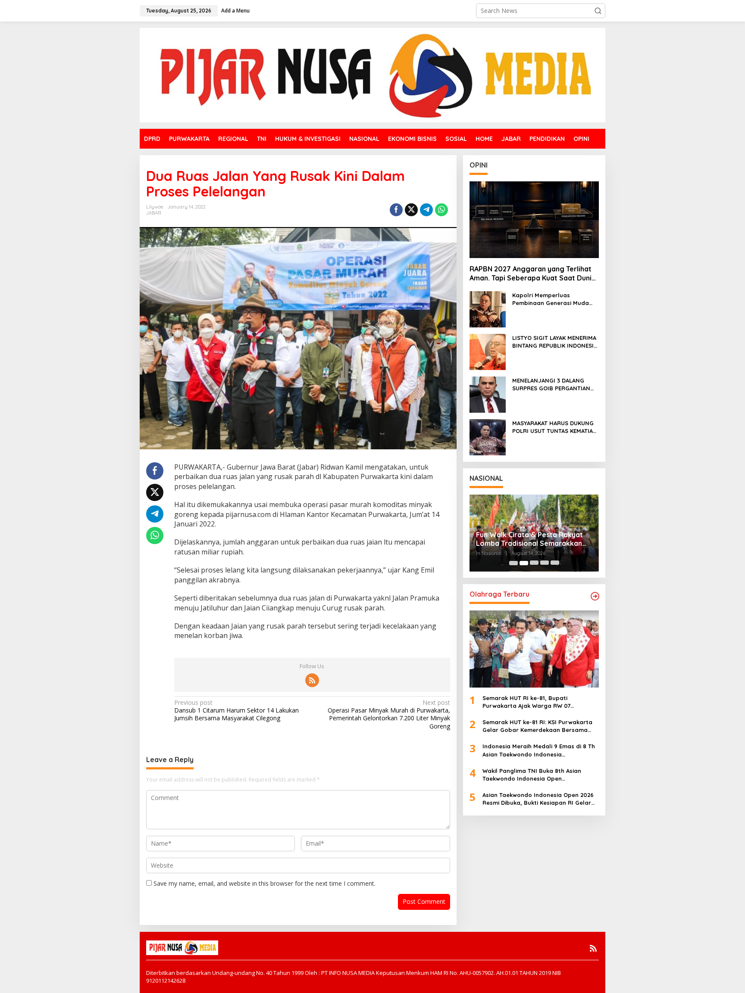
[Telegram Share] (426, 209)
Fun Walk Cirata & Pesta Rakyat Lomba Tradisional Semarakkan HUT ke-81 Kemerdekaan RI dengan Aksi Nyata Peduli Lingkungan (529, 539)
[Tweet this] (411, 209)
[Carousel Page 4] (544, 563)
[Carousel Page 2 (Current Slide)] (524, 563)
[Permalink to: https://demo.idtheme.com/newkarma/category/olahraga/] (595, 596)
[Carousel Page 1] (513, 563)
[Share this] (396, 209)
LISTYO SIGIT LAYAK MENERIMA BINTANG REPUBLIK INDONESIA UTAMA (554, 341)
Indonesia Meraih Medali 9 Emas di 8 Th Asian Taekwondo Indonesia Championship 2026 (538, 750)
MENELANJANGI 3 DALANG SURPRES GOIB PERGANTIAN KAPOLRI (551, 384)
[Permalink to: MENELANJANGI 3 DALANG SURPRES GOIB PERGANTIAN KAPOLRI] (488, 394)
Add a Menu (235, 10)
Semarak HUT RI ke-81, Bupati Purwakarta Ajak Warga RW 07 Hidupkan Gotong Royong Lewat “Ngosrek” (529, 702)
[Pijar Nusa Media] (372, 74)
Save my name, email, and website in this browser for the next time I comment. (264, 883)
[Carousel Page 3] (534, 563)
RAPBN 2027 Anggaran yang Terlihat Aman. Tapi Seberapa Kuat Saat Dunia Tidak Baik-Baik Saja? (533, 274)
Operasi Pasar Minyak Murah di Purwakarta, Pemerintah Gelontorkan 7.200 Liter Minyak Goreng (389, 714)
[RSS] (312, 680)
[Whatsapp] (441, 209)
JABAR (153, 213)
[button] (598, 10)
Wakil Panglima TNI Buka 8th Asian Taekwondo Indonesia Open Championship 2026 (531, 774)
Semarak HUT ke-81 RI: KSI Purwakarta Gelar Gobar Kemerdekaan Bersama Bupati (537, 726)
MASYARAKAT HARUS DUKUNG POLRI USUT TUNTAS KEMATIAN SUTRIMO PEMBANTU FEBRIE (554, 427)
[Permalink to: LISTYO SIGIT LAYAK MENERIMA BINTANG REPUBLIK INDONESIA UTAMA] (488, 351)
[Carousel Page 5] (555, 563)
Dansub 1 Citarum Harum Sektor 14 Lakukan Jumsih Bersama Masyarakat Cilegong (236, 710)
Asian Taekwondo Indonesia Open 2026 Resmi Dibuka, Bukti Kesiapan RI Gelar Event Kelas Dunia (538, 798)
